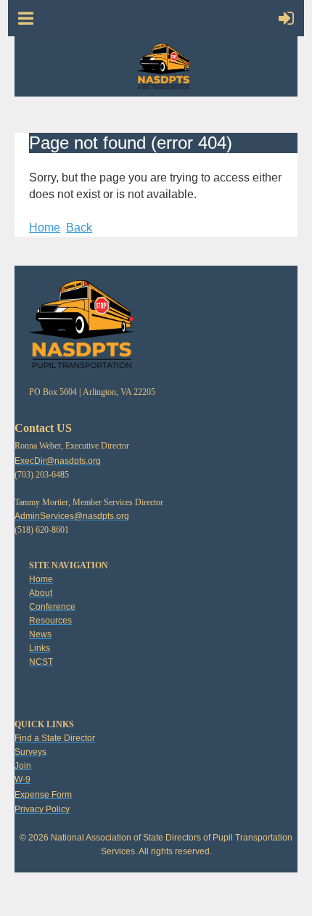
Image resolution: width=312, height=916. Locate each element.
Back (79, 227)
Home (44, 227)
